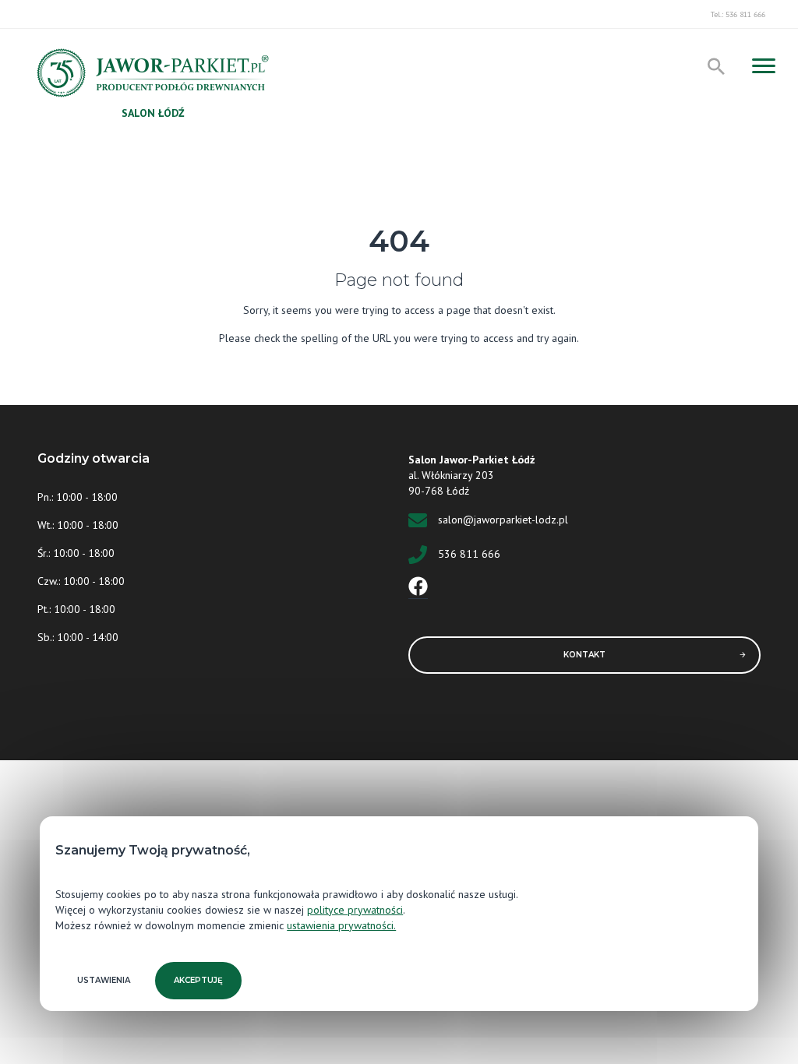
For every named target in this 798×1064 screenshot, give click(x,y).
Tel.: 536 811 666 (738, 14)
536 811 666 (469, 554)
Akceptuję (198, 980)
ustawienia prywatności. (341, 925)
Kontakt (584, 655)
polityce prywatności (355, 910)
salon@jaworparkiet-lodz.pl (503, 520)
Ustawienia (103, 980)
